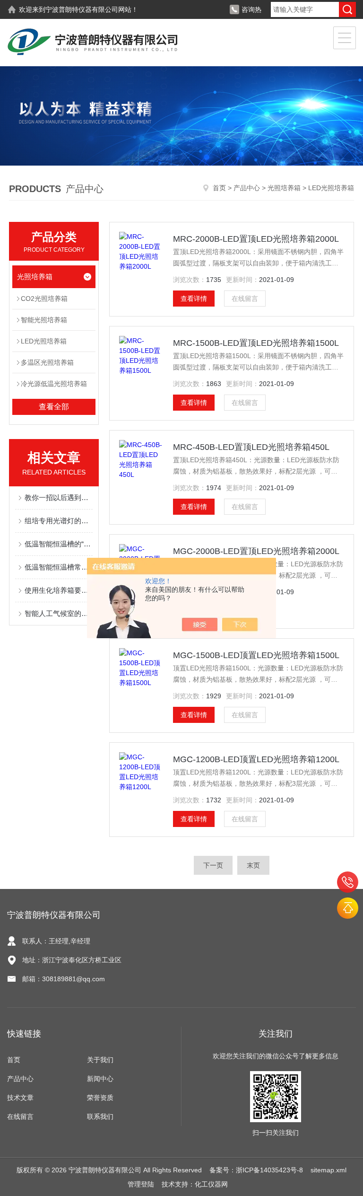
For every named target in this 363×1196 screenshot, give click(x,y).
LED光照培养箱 (44, 341)
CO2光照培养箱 (44, 298)
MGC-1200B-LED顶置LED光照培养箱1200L (256, 759)
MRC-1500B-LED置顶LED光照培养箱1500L (256, 343)
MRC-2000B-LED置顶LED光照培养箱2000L (256, 239)
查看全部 (54, 407)
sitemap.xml (328, 1170)
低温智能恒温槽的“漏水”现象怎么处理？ (59, 544)
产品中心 (246, 188)
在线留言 (245, 298)
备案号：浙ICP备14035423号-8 (256, 1170)
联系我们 (100, 1116)
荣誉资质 (100, 1097)
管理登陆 (141, 1184)
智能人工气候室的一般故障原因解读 (59, 613)
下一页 (213, 865)
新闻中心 (100, 1078)
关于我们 (100, 1060)
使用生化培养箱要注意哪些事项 (59, 590)
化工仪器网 (211, 1184)
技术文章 (20, 1097)
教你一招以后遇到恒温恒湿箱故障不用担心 (59, 497)
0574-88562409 (347, 882)
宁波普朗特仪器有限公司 (81, 9)
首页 (219, 188)
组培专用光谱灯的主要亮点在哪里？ (59, 521)
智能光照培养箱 (44, 320)
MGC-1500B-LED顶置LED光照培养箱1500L (256, 655)
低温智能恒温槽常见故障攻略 (59, 567)
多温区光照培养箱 (47, 362)
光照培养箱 (284, 188)
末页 (253, 865)
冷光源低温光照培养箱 (54, 383)
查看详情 (194, 298)
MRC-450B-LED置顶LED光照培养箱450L (251, 447)
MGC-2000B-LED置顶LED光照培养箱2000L (256, 551)
